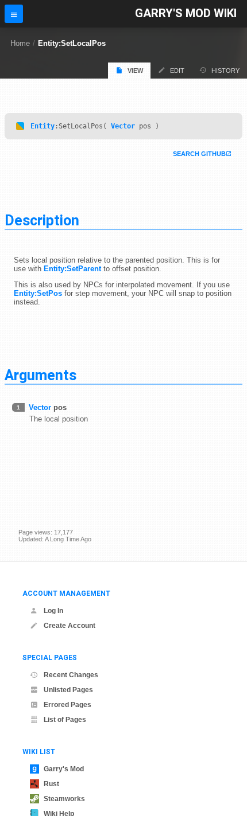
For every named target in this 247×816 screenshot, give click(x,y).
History (225, 70)
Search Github (199, 153)
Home (20, 43)
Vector (123, 126)
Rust (51, 784)
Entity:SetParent (72, 268)
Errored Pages (67, 705)
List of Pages (65, 720)
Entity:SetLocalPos (72, 43)
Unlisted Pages (68, 690)
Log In (53, 611)
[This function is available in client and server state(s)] (20, 126)
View (135, 70)
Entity (42, 126)
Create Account (69, 626)
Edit (177, 70)
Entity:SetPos (38, 293)
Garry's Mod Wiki (186, 13)
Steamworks (64, 799)
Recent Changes (71, 675)
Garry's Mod (64, 769)
